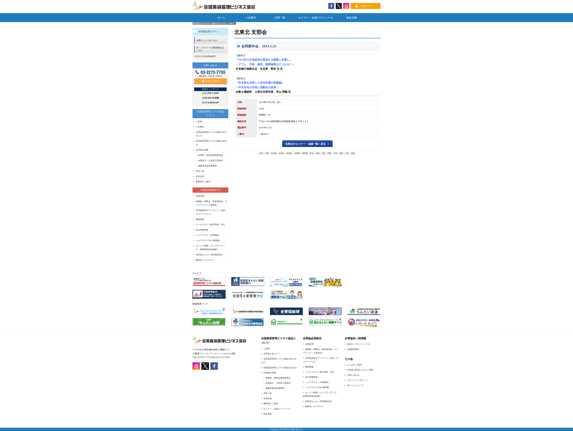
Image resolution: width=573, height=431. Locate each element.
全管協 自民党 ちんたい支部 (360, 370)
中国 (335, 153)
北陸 (323, 153)
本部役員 (200, 176)
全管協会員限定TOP (210, 190)
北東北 (281, 153)
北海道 (274, 153)
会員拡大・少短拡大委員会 (210, 160)
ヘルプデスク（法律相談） (208, 235)
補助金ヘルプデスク (205, 260)
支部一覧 (280, 17)
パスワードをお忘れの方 (204, 56)
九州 (347, 153)
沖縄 (353, 153)
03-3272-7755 (213, 72)
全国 (261, 153)
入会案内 (250, 17)
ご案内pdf (264, 134)
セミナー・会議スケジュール (315, 17)
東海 (318, 153)
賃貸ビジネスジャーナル (358, 344)
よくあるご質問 (354, 365)
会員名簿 (200, 196)
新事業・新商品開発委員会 (210, 155)
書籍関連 (200, 219)
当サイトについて (355, 385)
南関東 (305, 153)
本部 (267, 153)
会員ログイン (367, 6)
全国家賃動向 (353, 349)
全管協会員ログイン (208, 31)
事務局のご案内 (203, 181)
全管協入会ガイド (271, 353)
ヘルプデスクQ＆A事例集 (208, 240)
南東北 (289, 153)
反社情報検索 (202, 230)
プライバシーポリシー (357, 380)
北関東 (297, 153)
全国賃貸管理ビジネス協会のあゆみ (280, 367)
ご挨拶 (199, 121)
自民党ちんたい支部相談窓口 (209, 254)
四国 (341, 153)
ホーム (221, 17)
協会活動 (351, 17)
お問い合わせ (212, 81)
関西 (329, 153)
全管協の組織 (202, 150)
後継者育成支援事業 (207, 166)
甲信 (312, 153)
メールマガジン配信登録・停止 (210, 224)
